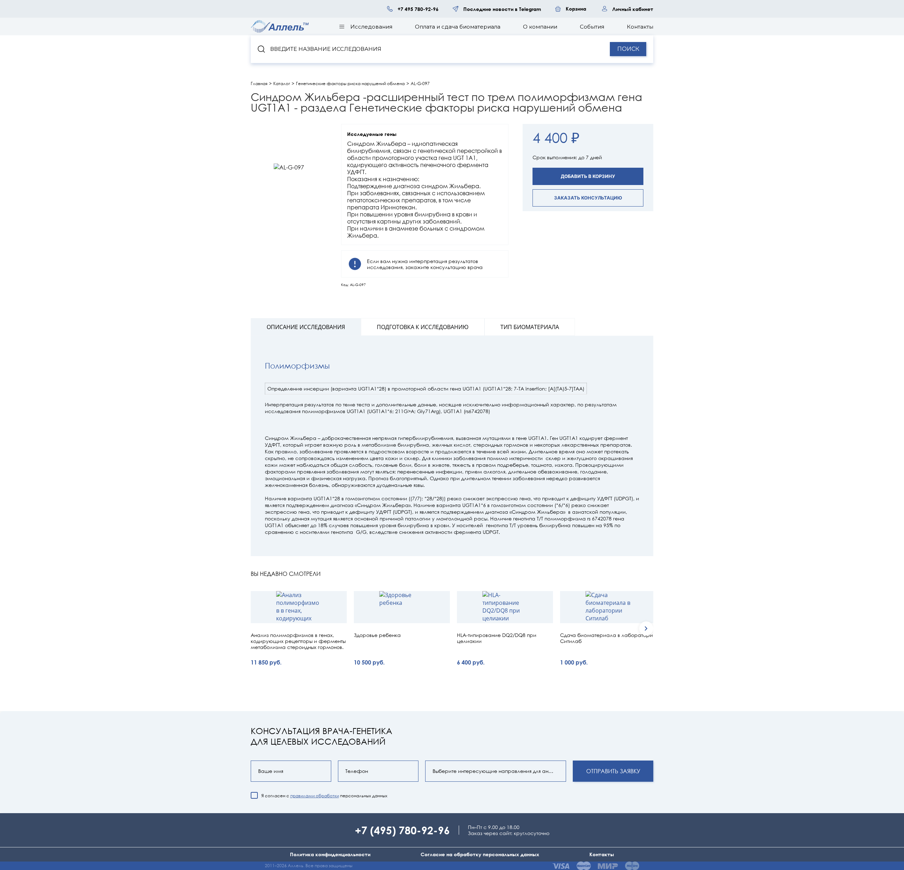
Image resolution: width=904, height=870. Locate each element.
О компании (540, 26)
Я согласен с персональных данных (324, 795)
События (592, 26)
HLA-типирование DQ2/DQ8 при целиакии (496, 638)
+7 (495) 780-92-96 (402, 829)
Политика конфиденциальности (330, 854)
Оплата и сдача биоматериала (457, 26)
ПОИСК (628, 49)
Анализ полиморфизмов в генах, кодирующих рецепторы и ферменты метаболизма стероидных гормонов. (298, 641)
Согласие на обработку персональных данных (480, 854)
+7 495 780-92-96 (418, 9)
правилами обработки (314, 796)
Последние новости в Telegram (502, 9)
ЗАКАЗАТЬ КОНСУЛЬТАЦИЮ (588, 198)
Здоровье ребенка (377, 635)
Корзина (576, 8)
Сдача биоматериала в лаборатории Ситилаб (608, 638)
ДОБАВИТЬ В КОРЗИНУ (588, 176)
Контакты (640, 26)
